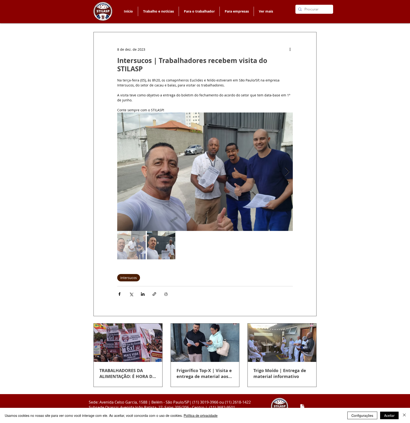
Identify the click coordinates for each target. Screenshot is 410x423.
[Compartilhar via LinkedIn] (142, 294)
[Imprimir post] (166, 294)
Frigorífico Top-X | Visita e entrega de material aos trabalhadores (204, 373)
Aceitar (389, 415)
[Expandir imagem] (205, 171)
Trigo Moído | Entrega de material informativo (279, 373)
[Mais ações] (290, 49)
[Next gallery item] (287, 171)
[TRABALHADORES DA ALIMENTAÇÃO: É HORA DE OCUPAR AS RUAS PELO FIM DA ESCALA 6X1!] (128, 343)
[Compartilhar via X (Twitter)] (131, 294)
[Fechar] (404, 415)
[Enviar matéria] (302, 407)
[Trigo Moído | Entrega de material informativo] (282, 343)
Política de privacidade (201, 415)
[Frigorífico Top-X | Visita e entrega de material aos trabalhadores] (205, 343)
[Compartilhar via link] (154, 294)
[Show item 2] (161, 245)
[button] (199, 11)
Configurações (362, 415)
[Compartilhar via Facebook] (119, 294)
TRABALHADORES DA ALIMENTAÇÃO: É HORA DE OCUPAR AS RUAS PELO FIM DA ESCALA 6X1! (127, 373)
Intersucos (128, 277)
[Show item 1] (131, 245)
